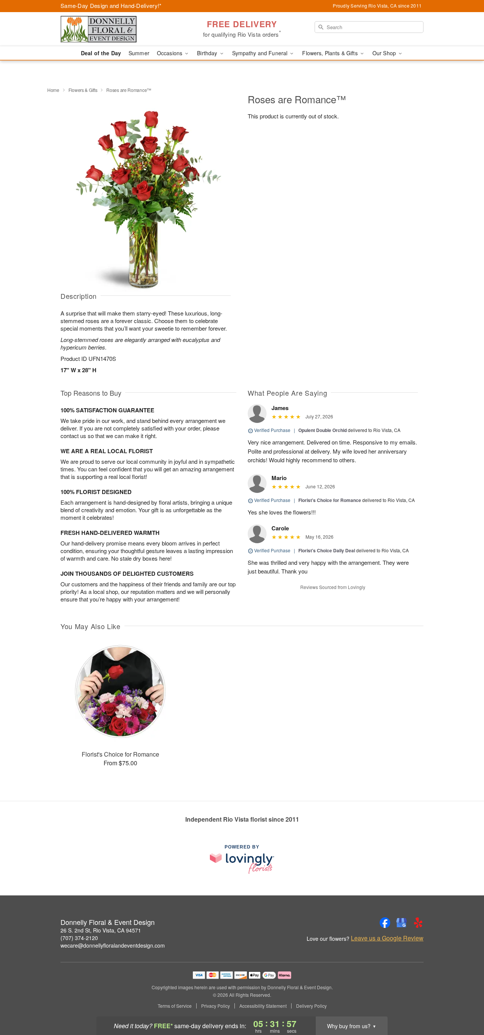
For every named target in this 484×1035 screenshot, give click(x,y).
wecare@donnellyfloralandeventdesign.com (112, 945)
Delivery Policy (311, 1006)
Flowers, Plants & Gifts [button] (330, 53)
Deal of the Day (101, 53)
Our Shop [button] (384, 53)
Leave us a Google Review (387, 938)
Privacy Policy (215, 1006)
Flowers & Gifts (83, 90)
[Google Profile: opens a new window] (401, 922)
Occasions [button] (170, 53)
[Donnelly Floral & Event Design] (114, 29)
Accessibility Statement (263, 1006)
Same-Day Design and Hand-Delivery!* (111, 5)
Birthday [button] (208, 53)
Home (53, 90)
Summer (139, 53)
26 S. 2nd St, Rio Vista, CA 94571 (100, 930)
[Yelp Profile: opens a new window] (418, 922)
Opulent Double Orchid (322, 430)
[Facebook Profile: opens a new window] (385, 922)
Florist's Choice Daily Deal (326, 550)
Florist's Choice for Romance (329, 500)
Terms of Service (175, 1006)
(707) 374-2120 (79, 938)
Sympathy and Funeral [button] (260, 53)
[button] (464, 1002)
